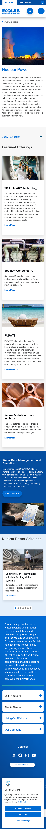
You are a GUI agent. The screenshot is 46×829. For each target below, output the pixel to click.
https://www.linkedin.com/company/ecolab (13, 755)
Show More (11, 595)
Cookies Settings (23, 821)
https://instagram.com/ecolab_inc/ (27, 755)
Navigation (11, 136)
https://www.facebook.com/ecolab (20, 755)
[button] (30, 11)
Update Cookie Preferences (22, 765)
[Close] (41, 781)
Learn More (9, 225)
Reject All (23, 814)
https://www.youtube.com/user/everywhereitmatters (34, 755)
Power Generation (10, 22)
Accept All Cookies (23, 808)
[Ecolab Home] (10, 12)
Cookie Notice (22, 802)
